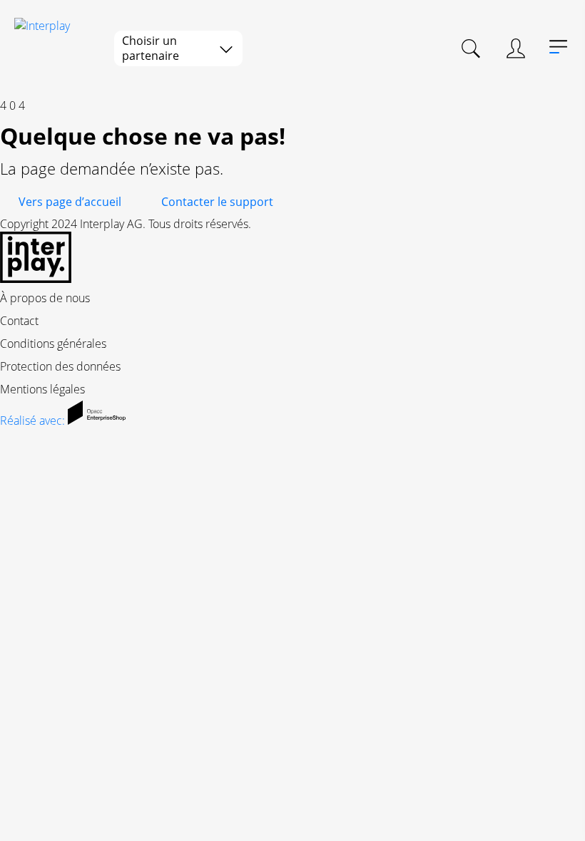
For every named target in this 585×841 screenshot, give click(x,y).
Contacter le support (217, 202)
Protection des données (60, 366)
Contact (19, 321)
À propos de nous (45, 298)
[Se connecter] (516, 48)
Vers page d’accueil (70, 202)
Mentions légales (42, 389)
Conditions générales (53, 343)
